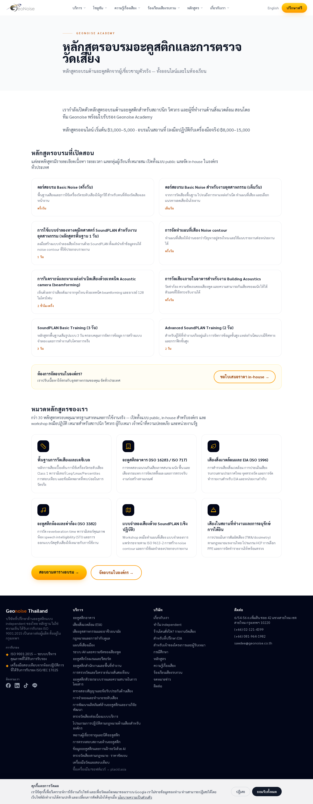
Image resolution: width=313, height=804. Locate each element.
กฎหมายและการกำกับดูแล (91, 638)
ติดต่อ (158, 686)
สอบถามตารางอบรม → (59, 572)
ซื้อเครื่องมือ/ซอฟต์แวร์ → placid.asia (99, 769)
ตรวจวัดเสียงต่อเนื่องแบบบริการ (95, 716)
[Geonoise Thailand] (20, 8)
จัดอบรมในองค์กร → (116, 572)
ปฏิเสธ (240, 791)
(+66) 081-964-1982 (250, 636)
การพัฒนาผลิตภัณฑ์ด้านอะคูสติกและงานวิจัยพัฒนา (104, 707)
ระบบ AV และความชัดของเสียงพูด (97, 652)
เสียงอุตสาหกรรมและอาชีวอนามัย (97, 631)
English (273, 8)
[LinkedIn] (17, 685)
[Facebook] (8, 685)
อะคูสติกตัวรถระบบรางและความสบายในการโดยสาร (105, 681)
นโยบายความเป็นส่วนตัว (135, 797)
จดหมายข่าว (162, 679)
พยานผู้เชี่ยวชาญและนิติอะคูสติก (96, 735)
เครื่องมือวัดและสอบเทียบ (91, 762)
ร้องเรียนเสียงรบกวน (162, 8)
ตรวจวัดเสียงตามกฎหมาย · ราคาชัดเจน (100, 755)
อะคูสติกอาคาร (84, 617)
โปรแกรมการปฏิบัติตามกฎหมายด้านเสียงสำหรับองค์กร (107, 725)
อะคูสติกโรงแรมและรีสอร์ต (92, 658)
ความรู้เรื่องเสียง (125, 8)
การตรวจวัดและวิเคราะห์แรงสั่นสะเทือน (101, 672)
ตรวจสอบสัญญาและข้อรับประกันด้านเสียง (103, 691)
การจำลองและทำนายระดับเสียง (95, 697)
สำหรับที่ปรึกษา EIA (168, 638)
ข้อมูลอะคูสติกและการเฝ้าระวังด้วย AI (99, 748)
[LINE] (34, 685)
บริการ (77, 8)
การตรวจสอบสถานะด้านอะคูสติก (97, 741)
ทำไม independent (168, 624)
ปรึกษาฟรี (294, 8)
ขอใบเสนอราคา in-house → (244, 376)
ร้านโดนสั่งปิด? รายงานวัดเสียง (175, 631)
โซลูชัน (98, 8)
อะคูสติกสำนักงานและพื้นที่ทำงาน (97, 665)
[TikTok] (25, 685)
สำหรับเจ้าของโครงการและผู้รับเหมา (179, 645)
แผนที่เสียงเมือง (84, 645)
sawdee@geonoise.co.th (253, 643)
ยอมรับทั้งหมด (267, 791)
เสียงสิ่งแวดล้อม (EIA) (87, 624)
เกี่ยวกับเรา (217, 8)
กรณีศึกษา (161, 652)
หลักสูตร (193, 8)
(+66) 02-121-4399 (249, 629)
